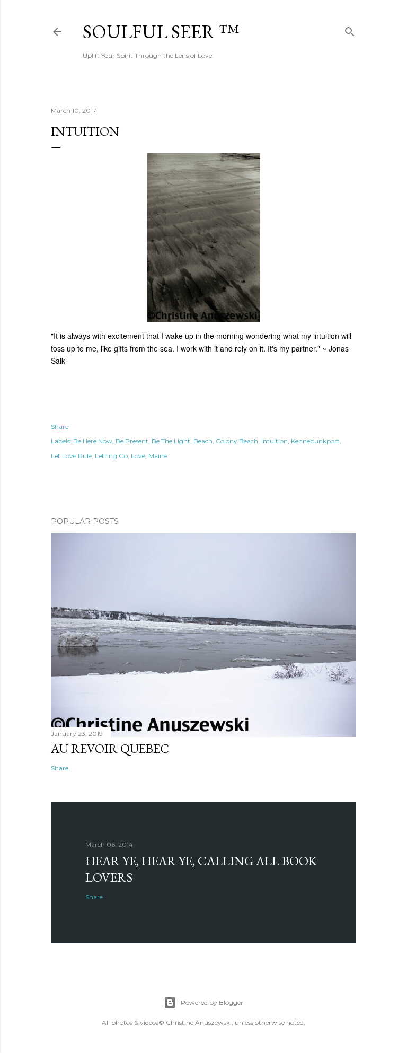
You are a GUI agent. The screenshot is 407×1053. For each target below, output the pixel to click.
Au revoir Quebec (110, 748)
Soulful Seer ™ (161, 31)
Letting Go (111, 456)
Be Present (132, 441)
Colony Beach (237, 441)
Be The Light (171, 441)
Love (138, 456)
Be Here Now (92, 441)
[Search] (349, 29)
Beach (203, 441)
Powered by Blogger (212, 1002)
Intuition (274, 441)
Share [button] (59, 427)
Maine (157, 456)
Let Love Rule (71, 456)
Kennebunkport (315, 441)
